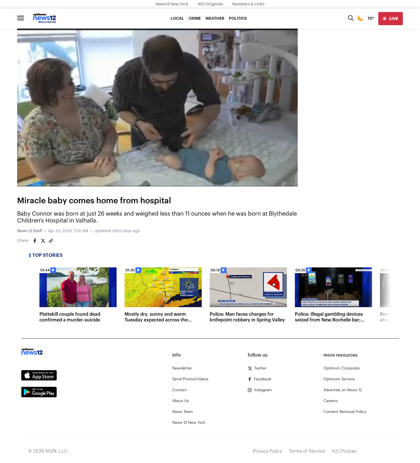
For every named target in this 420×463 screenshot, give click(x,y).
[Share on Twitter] (43, 241)
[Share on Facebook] (35, 241)
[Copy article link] (51, 241)
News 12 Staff (29, 231)
